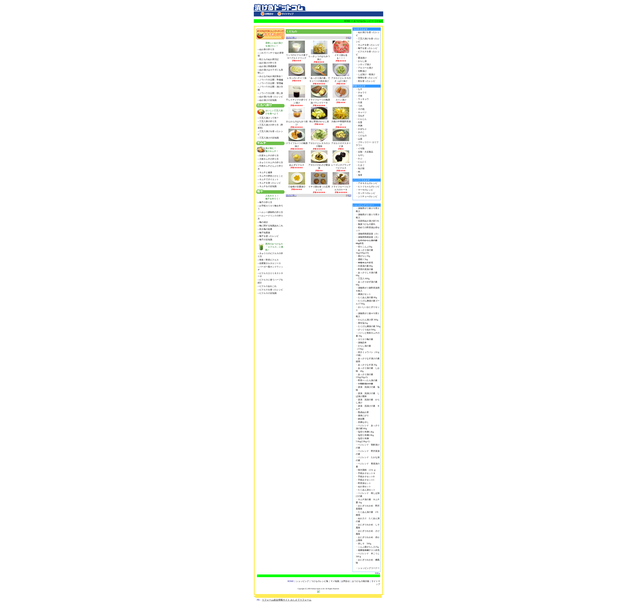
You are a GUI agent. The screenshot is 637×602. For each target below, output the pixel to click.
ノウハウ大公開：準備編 (271, 79)
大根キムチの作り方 (269, 159)
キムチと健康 (265, 172)
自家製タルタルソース (270, 263)
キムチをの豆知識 (268, 186)
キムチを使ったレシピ (270, 183)
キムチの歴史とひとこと (271, 176)
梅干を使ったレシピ (269, 236)
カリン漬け (341, 100)
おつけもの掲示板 (360, 581)
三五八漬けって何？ (269, 118)
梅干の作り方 (265, 202)
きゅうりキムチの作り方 (271, 162)
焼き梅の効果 (265, 229)
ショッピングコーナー (369, 568)
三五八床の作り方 (268, 121)
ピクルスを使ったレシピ (271, 289)
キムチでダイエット (269, 179)
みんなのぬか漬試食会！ (271, 76)
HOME (347, 21)
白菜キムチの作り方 (269, 155)
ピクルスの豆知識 (268, 293)
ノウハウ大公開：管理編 (271, 83)
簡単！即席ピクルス (269, 260)
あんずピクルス (296, 165)
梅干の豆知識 (265, 239)
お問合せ (345, 581)
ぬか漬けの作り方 (268, 63)
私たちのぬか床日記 (269, 59)
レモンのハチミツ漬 (296, 78)
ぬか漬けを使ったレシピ (271, 96)
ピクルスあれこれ (268, 286)
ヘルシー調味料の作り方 (271, 212)
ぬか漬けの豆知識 (268, 100)
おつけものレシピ (362, 21)
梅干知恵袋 (264, 232)
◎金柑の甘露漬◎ (296, 186)
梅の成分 (263, 222)
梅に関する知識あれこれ (271, 225)
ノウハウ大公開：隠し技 (271, 93)
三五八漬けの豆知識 (269, 137)
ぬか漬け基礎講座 (268, 66)
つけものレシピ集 (319, 581)
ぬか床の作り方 (266, 49)
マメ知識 (334, 581)
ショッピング (302, 581)
